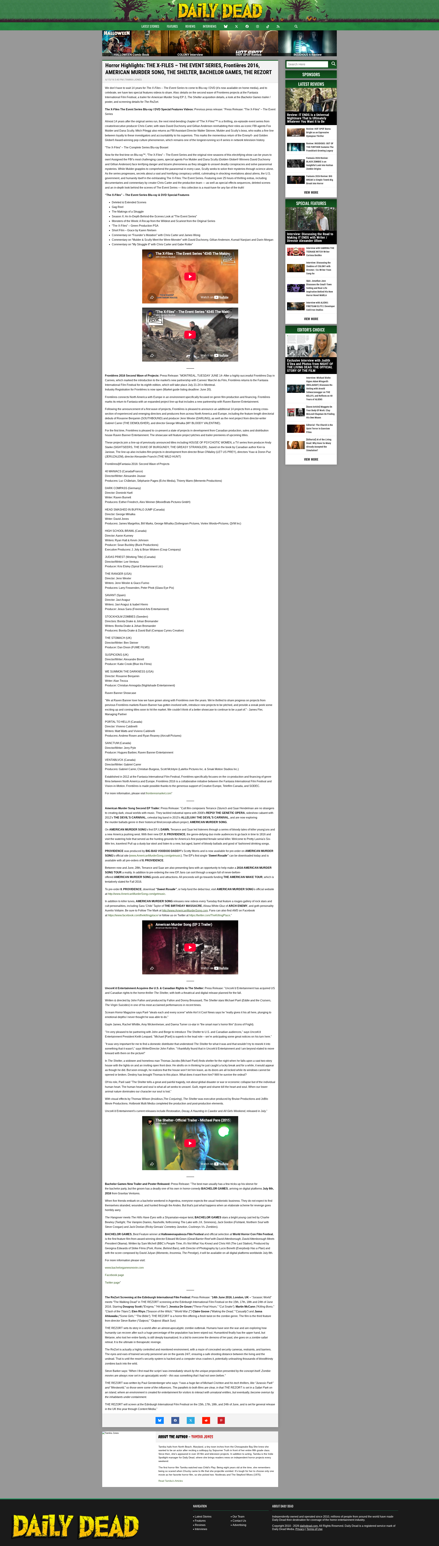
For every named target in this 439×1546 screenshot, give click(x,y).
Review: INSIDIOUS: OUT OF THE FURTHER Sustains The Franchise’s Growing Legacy (320, 147)
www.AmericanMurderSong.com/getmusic (155, 855)
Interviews (209, 26)
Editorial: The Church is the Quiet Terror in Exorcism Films (319, 429)
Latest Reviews (311, 84)
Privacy (300, 1529)
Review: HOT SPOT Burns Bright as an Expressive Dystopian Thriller (318, 132)
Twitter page (112, 1282)
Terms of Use (315, 1529)
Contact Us (239, 1520)
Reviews (190, 26)
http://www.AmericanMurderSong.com (185, 910)
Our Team (238, 1516)
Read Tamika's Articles (170, 1480)
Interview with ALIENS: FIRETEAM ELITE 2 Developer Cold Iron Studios (320, 306)
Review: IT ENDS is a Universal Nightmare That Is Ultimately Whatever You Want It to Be (308, 118)
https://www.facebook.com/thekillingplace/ (133, 915)
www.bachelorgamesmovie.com (124, 1267)
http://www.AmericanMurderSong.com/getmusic (136, 893)
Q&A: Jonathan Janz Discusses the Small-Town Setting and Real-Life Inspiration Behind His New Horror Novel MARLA (319, 288)
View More (311, 192)
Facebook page (114, 1275)
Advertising (239, 1525)
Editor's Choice (311, 329)
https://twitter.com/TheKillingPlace (209, 915)
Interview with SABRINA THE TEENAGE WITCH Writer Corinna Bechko (320, 252)
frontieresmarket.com (158, 793)
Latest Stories (150, 26)
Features (172, 26)
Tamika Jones (133, 79)
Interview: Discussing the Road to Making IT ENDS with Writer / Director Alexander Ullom (310, 237)
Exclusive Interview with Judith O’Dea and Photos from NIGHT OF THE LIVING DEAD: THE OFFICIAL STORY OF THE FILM (310, 365)
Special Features (311, 203)
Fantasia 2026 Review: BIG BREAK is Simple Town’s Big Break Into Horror (319, 180)
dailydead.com (309, 1525)
